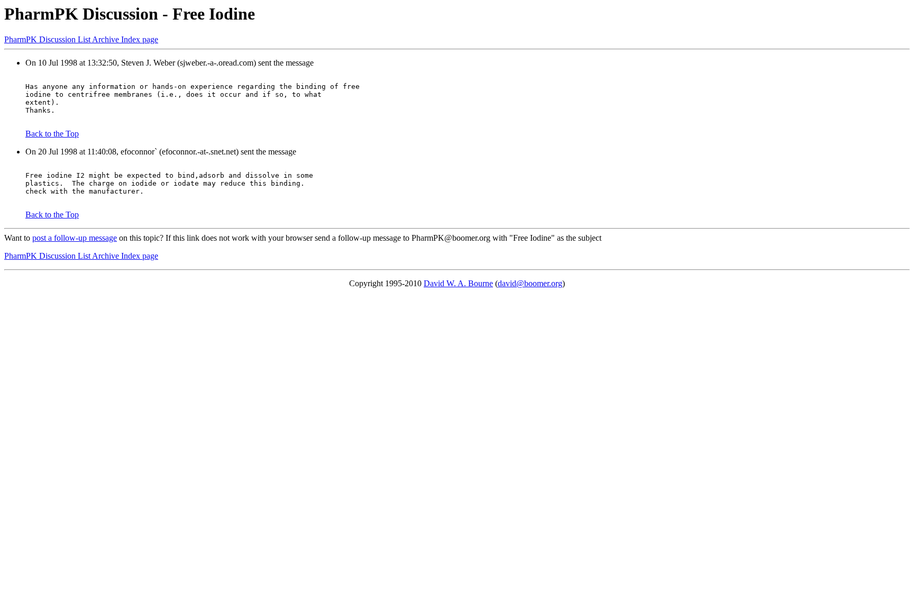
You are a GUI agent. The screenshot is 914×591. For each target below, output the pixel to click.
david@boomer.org (530, 283)
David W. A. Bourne (458, 283)
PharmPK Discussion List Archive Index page (81, 39)
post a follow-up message (74, 237)
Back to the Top (52, 133)
